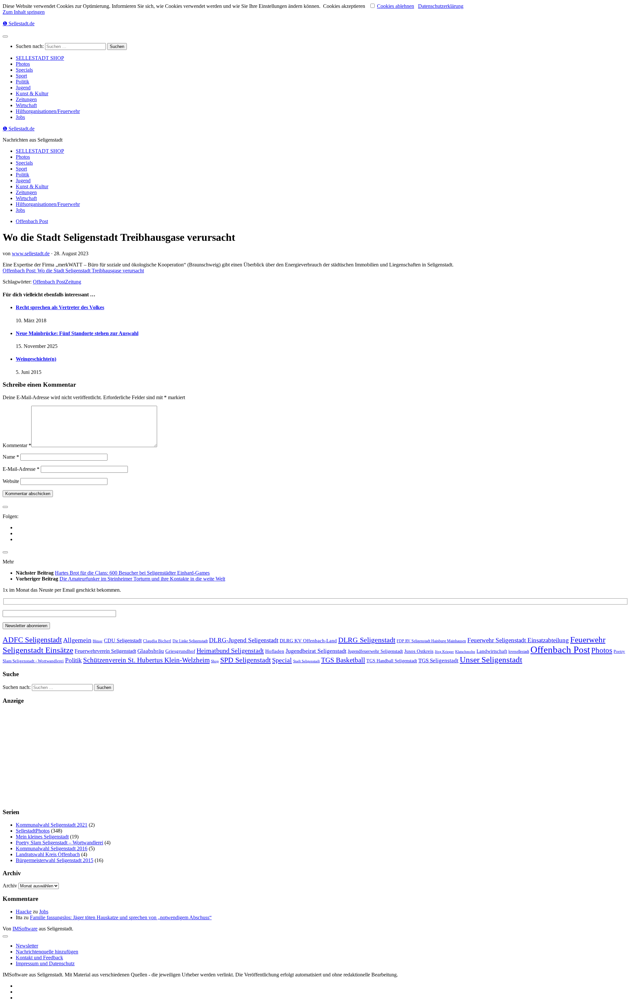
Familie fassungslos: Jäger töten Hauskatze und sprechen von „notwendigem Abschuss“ (121, 917)
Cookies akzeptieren (344, 6)
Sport (21, 76)
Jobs (20, 117)
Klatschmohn (465, 651)
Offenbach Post (32, 221)
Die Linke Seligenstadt (190, 641)
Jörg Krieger (444, 651)
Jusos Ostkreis (418, 651)
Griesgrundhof (180, 651)
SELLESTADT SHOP (40, 58)
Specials (24, 70)
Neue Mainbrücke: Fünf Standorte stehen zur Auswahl (77, 333)
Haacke (24, 911)
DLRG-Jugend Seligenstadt (243, 640)
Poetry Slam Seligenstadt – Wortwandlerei (59, 842)
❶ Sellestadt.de (19, 23)
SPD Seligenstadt (245, 660)
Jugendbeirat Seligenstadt (316, 651)
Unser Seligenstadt (491, 659)
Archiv (10, 885)
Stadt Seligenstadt (306, 661)
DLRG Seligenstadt (366, 640)
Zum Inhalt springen (24, 12)
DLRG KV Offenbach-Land (308, 640)
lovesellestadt (518, 652)
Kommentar (17, 445)
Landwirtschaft (492, 651)
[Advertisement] (200, 756)
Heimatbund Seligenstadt (230, 650)
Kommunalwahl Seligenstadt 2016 (51, 848)
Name (11, 457)
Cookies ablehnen (395, 6)
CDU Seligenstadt (123, 641)
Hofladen (274, 651)
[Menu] (5, 36)
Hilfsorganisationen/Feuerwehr (48, 111)
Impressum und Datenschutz (45, 963)
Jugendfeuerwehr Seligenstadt (375, 651)
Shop (215, 661)
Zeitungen (26, 99)
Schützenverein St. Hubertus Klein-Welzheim (146, 660)
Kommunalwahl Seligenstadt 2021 (51, 825)
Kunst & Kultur (32, 93)
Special (282, 660)
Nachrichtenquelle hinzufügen (47, 951)
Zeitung (73, 282)
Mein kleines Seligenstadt (42, 836)
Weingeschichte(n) (36, 359)
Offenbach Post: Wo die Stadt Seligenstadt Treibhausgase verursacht (73, 270)
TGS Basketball (343, 660)
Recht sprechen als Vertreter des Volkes (60, 307)
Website (11, 481)
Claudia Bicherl (157, 640)
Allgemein (77, 640)
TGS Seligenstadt (438, 660)
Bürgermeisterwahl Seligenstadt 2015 (54, 860)
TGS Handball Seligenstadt (391, 660)
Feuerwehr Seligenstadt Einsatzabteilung (518, 640)
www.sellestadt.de (31, 253)
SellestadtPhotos (33, 831)
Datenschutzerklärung (440, 6)
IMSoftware (24, 928)
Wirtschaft (26, 105)
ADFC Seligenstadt (32, 640)
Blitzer (98, 641)
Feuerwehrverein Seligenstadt (105, 651)
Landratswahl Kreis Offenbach (48, 854)
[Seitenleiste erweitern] (5, 507)
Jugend (23, 87)
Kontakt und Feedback (39, 957)
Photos (23, 64)
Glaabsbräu (150, 651)
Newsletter (27, 946)
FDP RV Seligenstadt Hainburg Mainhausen (431, 641)
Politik (22, 81)
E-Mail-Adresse (21, 469)
